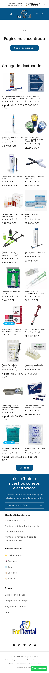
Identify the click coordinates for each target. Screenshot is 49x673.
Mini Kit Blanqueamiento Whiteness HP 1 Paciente (11, 330)
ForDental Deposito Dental (27, 657)
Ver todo (24, 467)
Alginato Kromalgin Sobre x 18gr (35, 449)
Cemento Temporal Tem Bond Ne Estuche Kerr (34, 407)
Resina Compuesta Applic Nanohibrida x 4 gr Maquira (36, 253)
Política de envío (35, 664)
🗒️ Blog (8, 567)
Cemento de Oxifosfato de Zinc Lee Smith (12, 215)
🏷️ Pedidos (10, 578)
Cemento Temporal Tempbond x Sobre (32, 97)
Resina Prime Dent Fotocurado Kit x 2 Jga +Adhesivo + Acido (11, 254)
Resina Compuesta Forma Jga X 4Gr (35, 178)
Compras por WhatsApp (16, 600)
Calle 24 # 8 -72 (16, 520)
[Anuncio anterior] (4, 4)
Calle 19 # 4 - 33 (15, 531)
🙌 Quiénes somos (13, 555)
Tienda (8, 612)
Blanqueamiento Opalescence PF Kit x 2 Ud (35, 292)
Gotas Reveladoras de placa (11, 292)
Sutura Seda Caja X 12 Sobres (33, 215)
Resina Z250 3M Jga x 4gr (35, 329)
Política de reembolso (26, 668)
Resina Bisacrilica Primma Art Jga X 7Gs (12, 138)
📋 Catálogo (11, 573)
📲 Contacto (11, 561)
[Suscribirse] (41, 506)
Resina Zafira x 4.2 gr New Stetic (12, 178)
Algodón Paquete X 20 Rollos (10, 449)
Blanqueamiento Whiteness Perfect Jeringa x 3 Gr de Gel (13, 97)
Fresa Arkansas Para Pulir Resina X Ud (35, 366)
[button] (5, 14)
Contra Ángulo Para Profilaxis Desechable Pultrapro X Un (10, 407)
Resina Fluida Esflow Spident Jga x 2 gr (10, 366)
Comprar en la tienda (15, 595)
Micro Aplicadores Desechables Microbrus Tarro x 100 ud (34, 139)
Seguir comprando (24, 48)
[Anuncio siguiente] (44, 4)
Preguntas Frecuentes (15, 606)
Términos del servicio (17, 664)
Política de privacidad (14, 660)
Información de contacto (36, 660)
